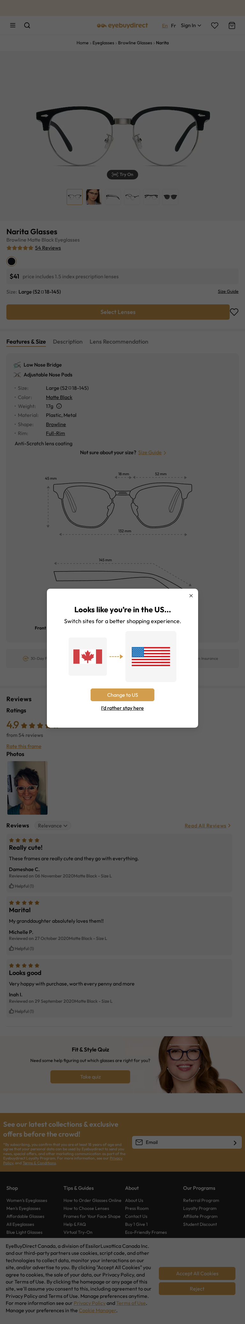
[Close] (191, 595)
